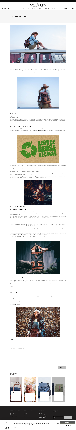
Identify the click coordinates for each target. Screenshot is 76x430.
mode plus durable (23, 174)
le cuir (44, 231)
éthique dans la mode (41, 130)
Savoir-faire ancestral (13, 416)
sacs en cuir (63, 70)
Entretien (40, 413)
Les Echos (14, 236)
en (70, 9)
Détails (15, 427)
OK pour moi (67, 422)
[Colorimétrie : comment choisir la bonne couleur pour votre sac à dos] (58, 389)
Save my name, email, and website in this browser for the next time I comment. (24, 364)
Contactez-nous (27, 414)
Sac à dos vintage (13, 413)
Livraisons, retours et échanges (44, 411)
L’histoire (25, 413)
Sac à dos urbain (12, 411)
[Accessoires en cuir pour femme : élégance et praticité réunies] (44, 389)
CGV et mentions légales (43, 416)
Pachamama (23, 70)
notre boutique (17, 304)
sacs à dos (59, 231)
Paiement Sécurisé (42, 417)
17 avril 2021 (12, 339)
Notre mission (26, 411)
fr (70, 7)
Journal (25, 416)
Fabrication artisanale (13, 414)
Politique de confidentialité (43, 414)
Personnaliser (66, 425)
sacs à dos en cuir (51, 302)
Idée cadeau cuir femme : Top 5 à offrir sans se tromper (30, 397)
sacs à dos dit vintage (23, 72)
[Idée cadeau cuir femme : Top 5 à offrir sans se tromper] (30, 389)
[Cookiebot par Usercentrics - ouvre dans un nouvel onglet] (6, 428)
